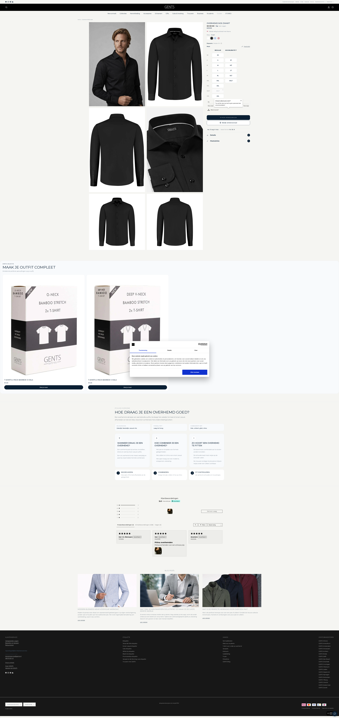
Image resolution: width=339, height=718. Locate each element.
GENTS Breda (323, 654)
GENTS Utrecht (323, 682)
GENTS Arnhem (323, 651)
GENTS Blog (226, 661)
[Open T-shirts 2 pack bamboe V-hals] (128, 333)
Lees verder (81, 620)
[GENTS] (169, 7)
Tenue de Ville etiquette (130, 643)
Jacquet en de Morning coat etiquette (134, 659)
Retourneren (9, 645)
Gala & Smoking (178, 13)
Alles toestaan (194, 372)
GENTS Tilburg (323, 680)
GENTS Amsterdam (325, 646)
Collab (301, 1)
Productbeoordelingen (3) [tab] (125, 525)
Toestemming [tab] (143, 350)
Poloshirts (226, 659)
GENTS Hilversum (324, 667)
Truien (225, 656)
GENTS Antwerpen (324, 648)
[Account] (328, 7)
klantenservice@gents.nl (13, 656)
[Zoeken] (6, 7)
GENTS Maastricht (324, 672)
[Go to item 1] (170, 511)
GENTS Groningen (324, 664)
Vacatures (306, 1)
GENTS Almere (323, 641)
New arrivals (112, 13)
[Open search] (195, 524)
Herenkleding (135, 13)
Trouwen (190, 13)
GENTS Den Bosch (324, 659)
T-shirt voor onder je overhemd (232, 646)
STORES (228, 13)
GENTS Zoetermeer (325, 685)
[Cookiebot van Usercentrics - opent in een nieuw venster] (199, 344)
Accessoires (147, 13)
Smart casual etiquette (130, 646)
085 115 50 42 (9, 658)
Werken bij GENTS (11, 668)
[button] (211, 26)
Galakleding (226, 654)
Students (210, 13)
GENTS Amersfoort (324, 643)
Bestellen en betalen (12, 643)
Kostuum (225, 651)
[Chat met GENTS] (334, 713)
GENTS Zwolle (323, 687)
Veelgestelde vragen (12, 641)
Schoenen (158, 13)
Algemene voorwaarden (328, 708)
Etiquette (125, 641)
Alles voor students (228, 643)
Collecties (123, 13)
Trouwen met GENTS (129, 661)
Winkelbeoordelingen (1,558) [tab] (144, 525)
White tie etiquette (128, 651)
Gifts (167, 13)
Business (200, 13)
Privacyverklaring (306, 708)
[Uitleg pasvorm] (221, 43)
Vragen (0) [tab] (158, 525)
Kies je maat (44, 387)
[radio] (208, 38)
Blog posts (169, 570)
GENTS (10, 708)
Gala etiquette (127, 648)
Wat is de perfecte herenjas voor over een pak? (225, 609)
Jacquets (225, 648)
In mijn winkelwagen (228, 117)
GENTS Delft (322, 656)
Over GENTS (9, 666)
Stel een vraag (212, 511)
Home (79, 19)
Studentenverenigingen (288, 1)
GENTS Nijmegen (324, 674)
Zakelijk (297, 1)
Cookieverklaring (316, 708)
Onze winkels (9, 663)
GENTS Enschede (324, 661)
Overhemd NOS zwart (87, 19)
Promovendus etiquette (130, 656)
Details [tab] (169, 350)
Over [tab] (195, 350)
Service (312, 1)
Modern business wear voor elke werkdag (98, 609)
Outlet (219, 13)
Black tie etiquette (128, 654)
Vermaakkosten (227, 641)
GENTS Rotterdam (324, 677)
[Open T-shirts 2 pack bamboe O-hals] (44, 333)
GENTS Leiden (323, 669)
